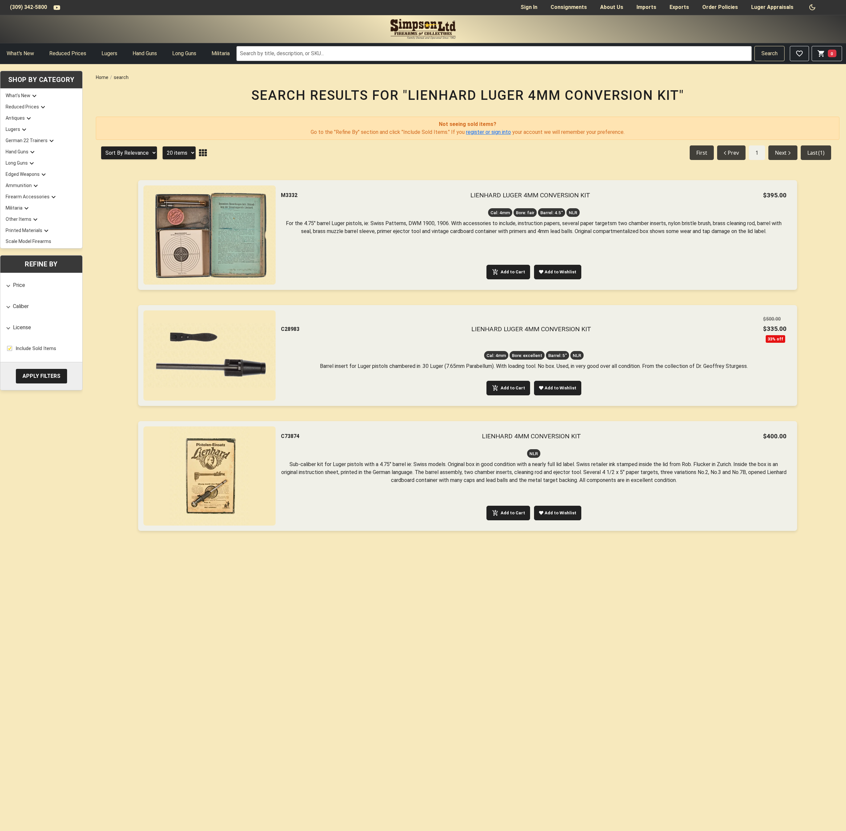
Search (769, 53)
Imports (646, 7)
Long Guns (184, 53)
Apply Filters (41, 376)
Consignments (569, 7)
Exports (679, 7)
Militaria (221, 53)
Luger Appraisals (772, 7)
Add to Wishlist (560, 271)
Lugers (109, 53)
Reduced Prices (67, 53)
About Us (611, 7)
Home (102, 77)
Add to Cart (513, 271)
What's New (20, 53)
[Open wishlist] (799, 53)
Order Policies (720, 7)
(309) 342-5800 (28, 7)
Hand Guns (145, 53)
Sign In (528, 7)
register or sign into (488, 132)
